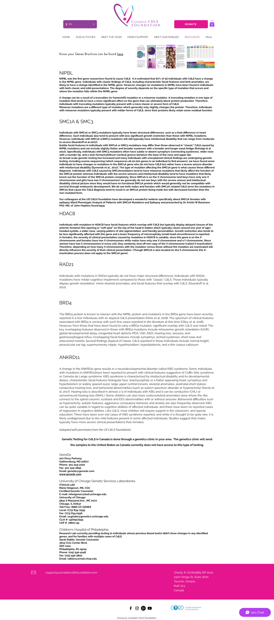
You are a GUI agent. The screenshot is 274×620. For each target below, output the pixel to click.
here (120, 54)
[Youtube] (149, 608)
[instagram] (137, 608)
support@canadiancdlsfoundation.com (71, 572)
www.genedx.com (70, 474)
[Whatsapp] (143, 608)
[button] (212, 23)
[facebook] (130, 608)
